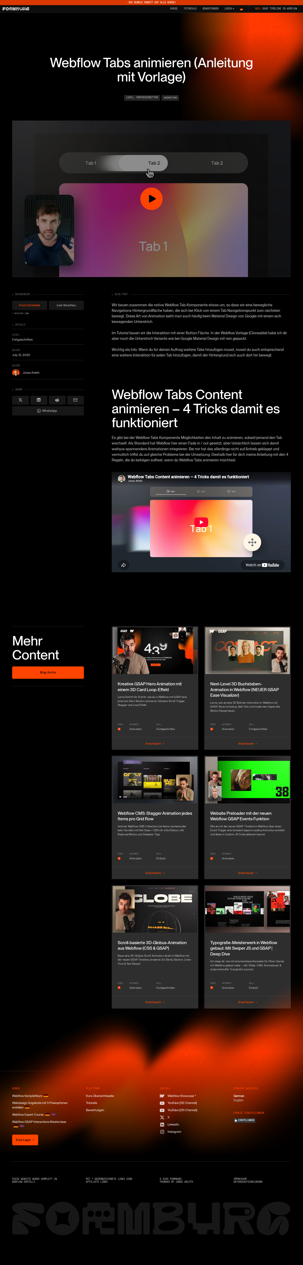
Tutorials (91, 1103)
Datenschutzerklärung (248, 1182)
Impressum (240, 1179)
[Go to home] (15, 8)
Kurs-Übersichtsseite (100, 1096)
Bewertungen (95, 1110)
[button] (241, 8)
